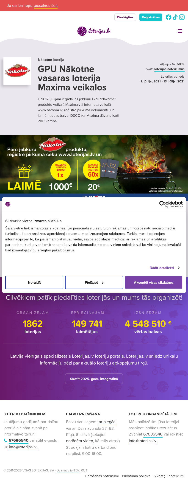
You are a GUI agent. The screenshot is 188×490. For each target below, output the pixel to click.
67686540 (18, 440)
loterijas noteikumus (169, 69)
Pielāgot (91, 282)
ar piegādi (107, 422)
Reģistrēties (151, 17)
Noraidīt (34, 282)
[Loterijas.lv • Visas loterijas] (94, 31)
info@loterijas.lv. (23, 447)
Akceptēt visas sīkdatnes (154, 282)
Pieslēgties (125, 17)
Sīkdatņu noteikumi (169, 476)
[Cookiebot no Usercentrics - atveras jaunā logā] (163, 204)
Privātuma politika (136, 476)
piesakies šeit (46, 5)
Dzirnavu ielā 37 (68, 470)
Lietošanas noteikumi (102, 476)
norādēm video (79, 441)
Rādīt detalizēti (162, 268)
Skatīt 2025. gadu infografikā (94, 378)
